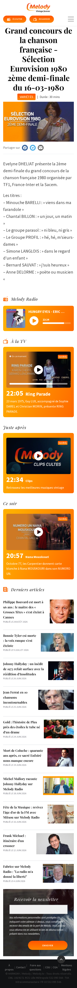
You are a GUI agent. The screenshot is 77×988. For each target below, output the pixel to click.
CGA (55, 967)
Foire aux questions (35, 967)
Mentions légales (66, 967)
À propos (9, 967)
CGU (47, 967)
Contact (20, 967)
